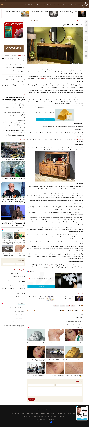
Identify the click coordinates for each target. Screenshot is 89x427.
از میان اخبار (80, 293)
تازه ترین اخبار (21, 55)
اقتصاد (36, 5)
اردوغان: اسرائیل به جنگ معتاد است (16, 76)
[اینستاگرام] (42, 409)
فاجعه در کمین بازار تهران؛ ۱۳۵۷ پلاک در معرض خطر (15, 159)
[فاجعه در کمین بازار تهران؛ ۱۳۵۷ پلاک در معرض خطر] (13, 150)
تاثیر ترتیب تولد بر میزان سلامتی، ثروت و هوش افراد (39, 12)
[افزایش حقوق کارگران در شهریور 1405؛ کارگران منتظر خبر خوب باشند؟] (13, 169)
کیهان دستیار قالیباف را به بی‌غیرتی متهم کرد (17, 285)
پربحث (7, 55)
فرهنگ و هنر (27, 5)
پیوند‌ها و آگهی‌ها (48, 416)
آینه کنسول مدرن (79, 139)
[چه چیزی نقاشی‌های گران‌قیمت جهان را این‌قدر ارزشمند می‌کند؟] (82, 14)
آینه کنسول (56, 305)
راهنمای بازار (49, 5)
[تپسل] (36, 107)
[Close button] (87, 406)
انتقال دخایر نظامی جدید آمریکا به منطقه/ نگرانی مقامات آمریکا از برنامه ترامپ (14, 123)
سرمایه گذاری (45, 120)
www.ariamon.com (50, 266)
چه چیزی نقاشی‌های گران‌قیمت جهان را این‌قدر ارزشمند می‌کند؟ (68, 12)
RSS (24, 416)
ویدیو (54, 5)
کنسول (73, 305)
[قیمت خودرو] (86, 52)
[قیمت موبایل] (86, 56)
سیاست (72, 5)
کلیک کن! (82, 419)
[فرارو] (85, 4)
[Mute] (58, 287)
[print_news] (86, 25)
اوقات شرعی (33, 416)
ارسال (31, 399)
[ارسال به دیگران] (86, 28)
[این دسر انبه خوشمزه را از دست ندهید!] (25, 14)
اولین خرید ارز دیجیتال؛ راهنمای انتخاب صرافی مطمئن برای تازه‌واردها (37, 297)
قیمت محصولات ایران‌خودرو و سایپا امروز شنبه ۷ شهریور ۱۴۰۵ (14, 113)
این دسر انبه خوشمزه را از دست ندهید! (13, 11)
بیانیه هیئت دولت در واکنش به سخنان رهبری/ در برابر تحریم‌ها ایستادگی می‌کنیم (14, 131)
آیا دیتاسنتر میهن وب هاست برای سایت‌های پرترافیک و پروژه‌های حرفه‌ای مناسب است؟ (66, 297)
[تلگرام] (38, 409)
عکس (58, 5)
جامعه (32, 5)
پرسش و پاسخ (40, 416)
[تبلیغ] (14, 48)
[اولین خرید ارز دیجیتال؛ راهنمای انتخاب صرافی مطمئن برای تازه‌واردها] (50, 298)
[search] (2, 5)
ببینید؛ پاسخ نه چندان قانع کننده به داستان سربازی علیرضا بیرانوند (13, 105)
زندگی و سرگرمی (42, 5)
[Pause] (56, 287)
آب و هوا (28, 416)
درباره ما (64, 416)
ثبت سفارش (41, 286)
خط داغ (23, 94)
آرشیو (54, 416)
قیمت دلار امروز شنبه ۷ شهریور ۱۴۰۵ (18, 276)
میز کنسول (62, 305)
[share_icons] (86, 32)
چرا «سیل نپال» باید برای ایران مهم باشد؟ (15, 67)
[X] (46, 409)
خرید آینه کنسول (43, 78)
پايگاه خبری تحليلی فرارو (42, 419)
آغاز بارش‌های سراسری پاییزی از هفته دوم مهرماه (13, 64)
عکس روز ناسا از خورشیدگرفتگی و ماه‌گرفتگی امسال (13, 85)
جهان (22, 5)
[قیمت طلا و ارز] (86, 48)
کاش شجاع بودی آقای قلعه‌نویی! (19, 297)
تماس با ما (59, 416)
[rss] (50, 409)
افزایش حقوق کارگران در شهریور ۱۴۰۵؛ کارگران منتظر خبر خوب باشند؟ (13, 179)
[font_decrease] (86, 42)
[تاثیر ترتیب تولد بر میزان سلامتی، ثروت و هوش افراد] (53, 14)
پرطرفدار (13, 55)
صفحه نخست (77, 5)
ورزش (68, 5)
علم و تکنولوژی (63, 5)
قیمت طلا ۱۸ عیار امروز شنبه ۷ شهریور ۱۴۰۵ (17, 273)
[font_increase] (86, 38)
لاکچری (68, 305)
